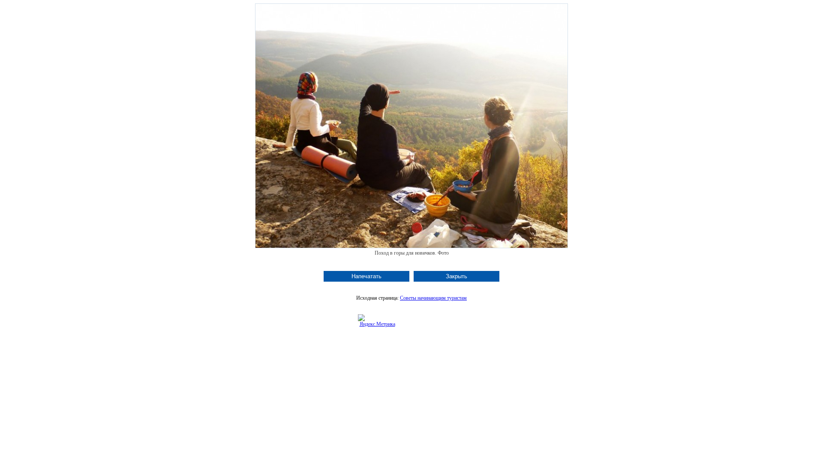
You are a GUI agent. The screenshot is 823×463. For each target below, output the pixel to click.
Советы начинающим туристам (433, 298)
